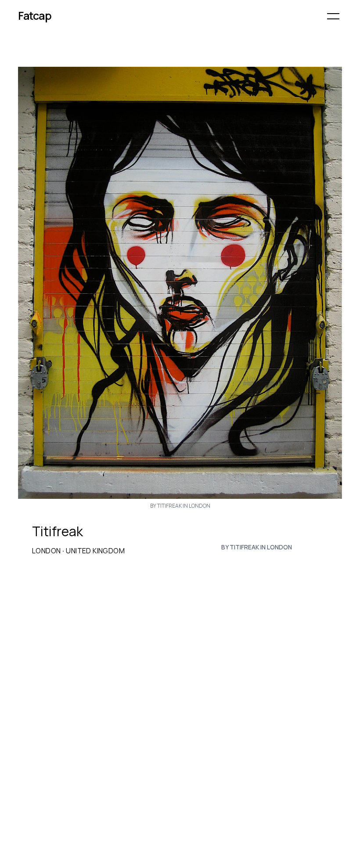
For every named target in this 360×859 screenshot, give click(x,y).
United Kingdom (95, 550)
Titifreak (57, 531)
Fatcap (34, 15)
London (46, 550)
